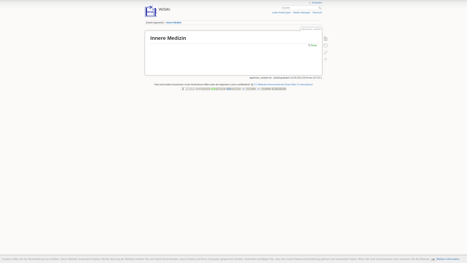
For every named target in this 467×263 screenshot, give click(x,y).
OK (433, 259)
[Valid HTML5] (248, 88)
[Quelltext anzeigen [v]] (325, 38)
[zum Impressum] (188, 88)
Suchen (320, 8)
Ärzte (314, 45)
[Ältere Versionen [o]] (325, 45)
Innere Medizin (173, 22)
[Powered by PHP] (233, 88)
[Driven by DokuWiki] (279, 88)
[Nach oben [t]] (325, 59)
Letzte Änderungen (281, 12)
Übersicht (317, 12)
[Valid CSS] (263, 88)
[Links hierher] (325, 52)
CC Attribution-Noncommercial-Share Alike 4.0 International (283, 84)
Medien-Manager (301, 12)
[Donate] (218, 88)
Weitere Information (448, 259)
